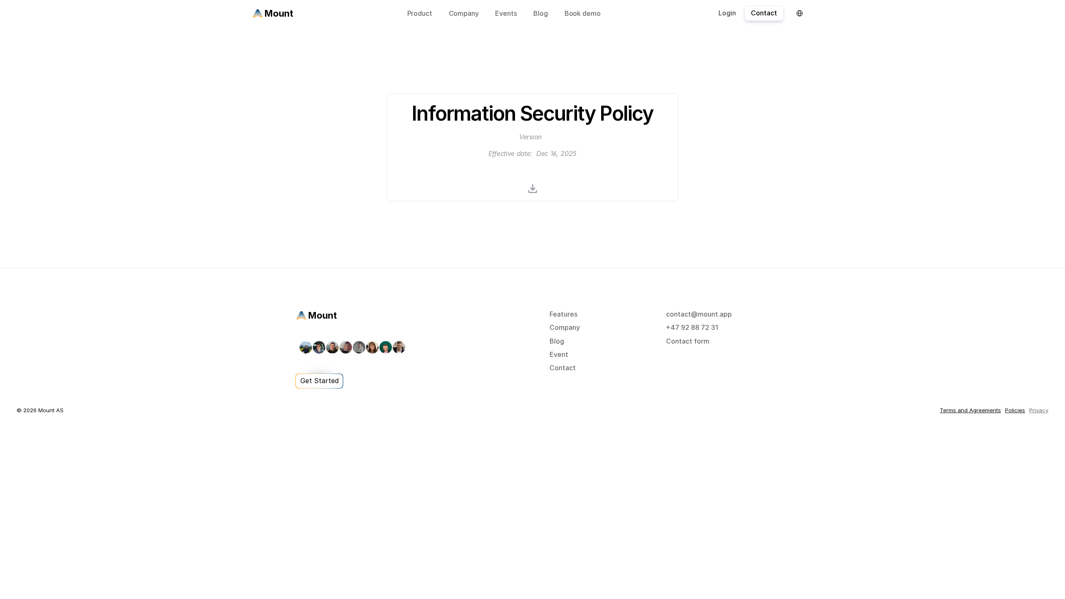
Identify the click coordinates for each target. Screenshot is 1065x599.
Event (559, 354)
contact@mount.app (699, 314)
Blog (557, 341)
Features (563, 314)
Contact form (687, 341)
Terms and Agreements (970, 410)
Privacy (1038, 410)
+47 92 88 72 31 (692, 327)
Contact (563, 368)
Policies (1015, 410)
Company (565, 327)
